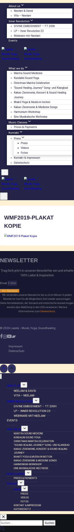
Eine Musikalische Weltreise (30, 116)
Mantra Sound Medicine (28, 73)
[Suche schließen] (3, 517)
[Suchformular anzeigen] (4, 172)
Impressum (16, 346)
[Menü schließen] (1, 376)
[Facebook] (1, 337)
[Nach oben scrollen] (4, 368)
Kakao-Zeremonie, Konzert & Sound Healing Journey (40, 95)
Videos (25, 148)
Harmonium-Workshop (27, 112)
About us (14, 385)
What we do (14, 429)
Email (4, 283)
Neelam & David (23, 10)
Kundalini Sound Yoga (26, 78)
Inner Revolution (20, 401)
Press (24, 143)
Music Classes (16, 474)
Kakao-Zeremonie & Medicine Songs (35, 107)
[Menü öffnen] (4, 196)
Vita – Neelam (22, 15)
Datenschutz (21, 162)
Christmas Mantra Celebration (32, 83)
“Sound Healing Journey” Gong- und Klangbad (41, 87)
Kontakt (12, 483)
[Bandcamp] (14, 337)
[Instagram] (5, 337)
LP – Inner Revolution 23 (29, 31)
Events (13, 40)
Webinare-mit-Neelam (27, 35)
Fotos (24, 152)
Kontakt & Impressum (27, 157)
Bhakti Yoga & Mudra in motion (32, 102)
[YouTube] (9, 337)
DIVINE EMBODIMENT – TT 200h (34, 26)
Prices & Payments (25, 127)
